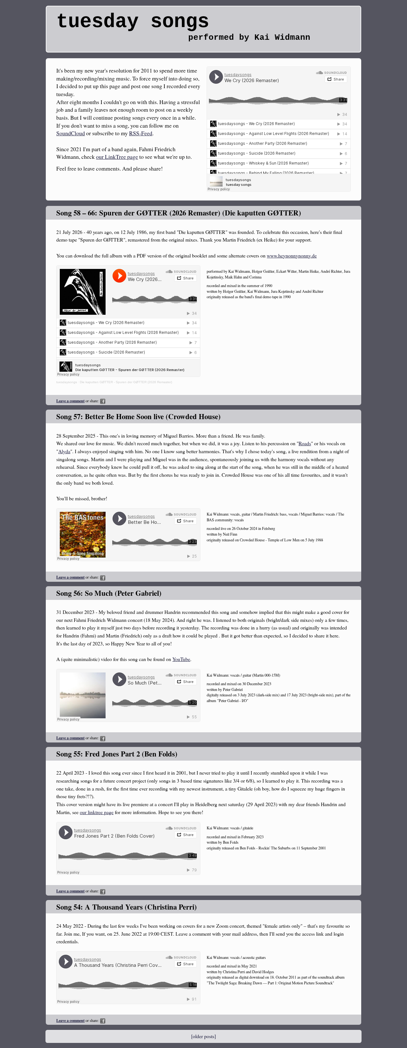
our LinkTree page (117, 156)
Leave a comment (70, 401)
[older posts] (203, 1036)
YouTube (181, 659)
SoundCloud (70, 133)
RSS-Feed (140, 133)
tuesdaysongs (66, 382)
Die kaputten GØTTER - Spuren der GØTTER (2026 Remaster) (126, 382)
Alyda (64, 451)
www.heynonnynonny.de (292, 255)
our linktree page (97, 812)
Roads (305, 443)
